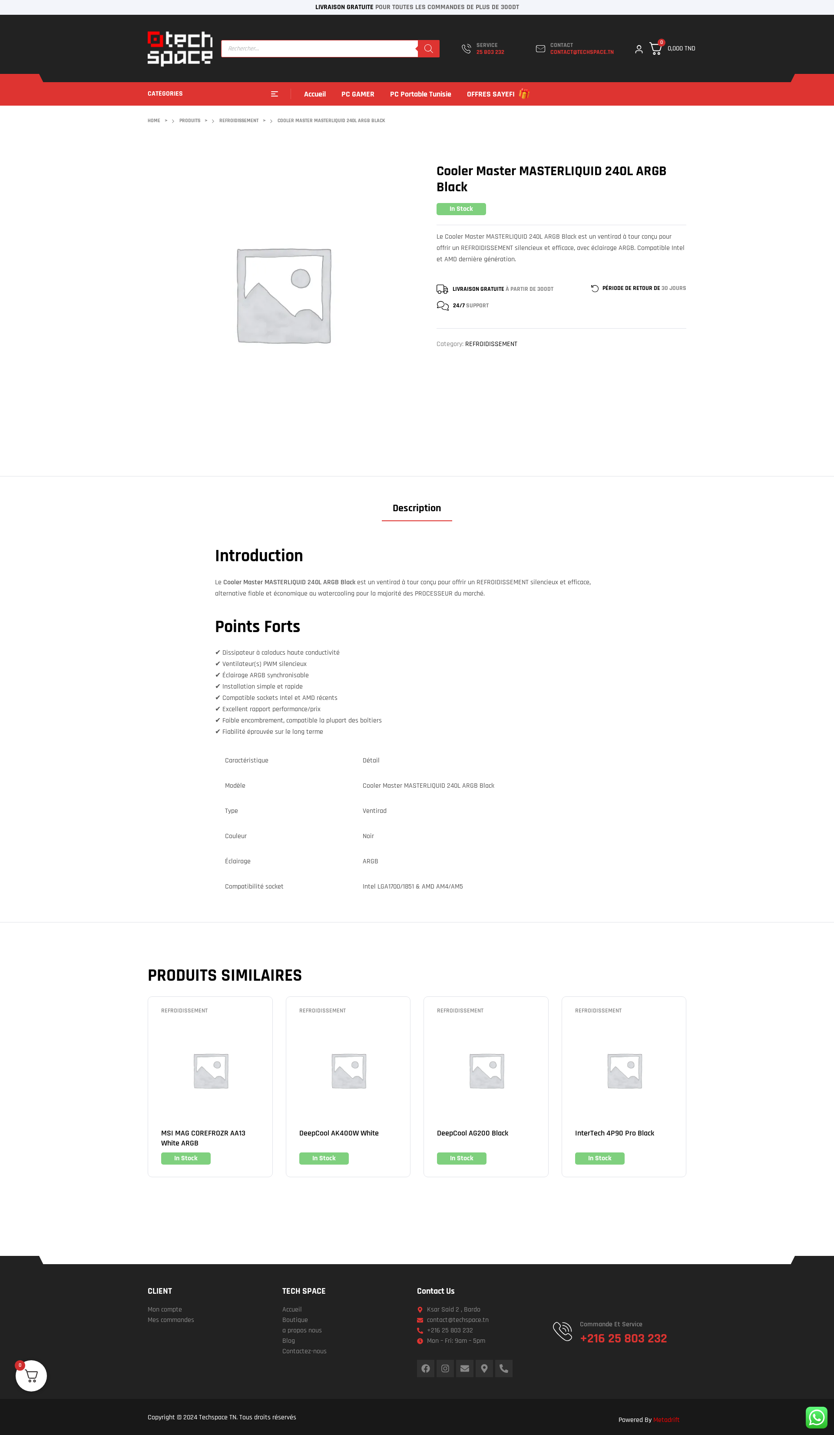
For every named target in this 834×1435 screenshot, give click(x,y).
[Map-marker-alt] (484, 1368)
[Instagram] (445, 1368)
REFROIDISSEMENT (491, 344)
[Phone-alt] (504, 1368)
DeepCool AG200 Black (472, 1133)
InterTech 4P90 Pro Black (614, 1133)
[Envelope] (464, 1368)
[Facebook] (425, 1368)
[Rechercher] (429, 48)
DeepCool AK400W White (339, 1133)
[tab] (417, 511)
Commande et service (611, 1324)
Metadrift (666, 1420)
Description (417, 508)
